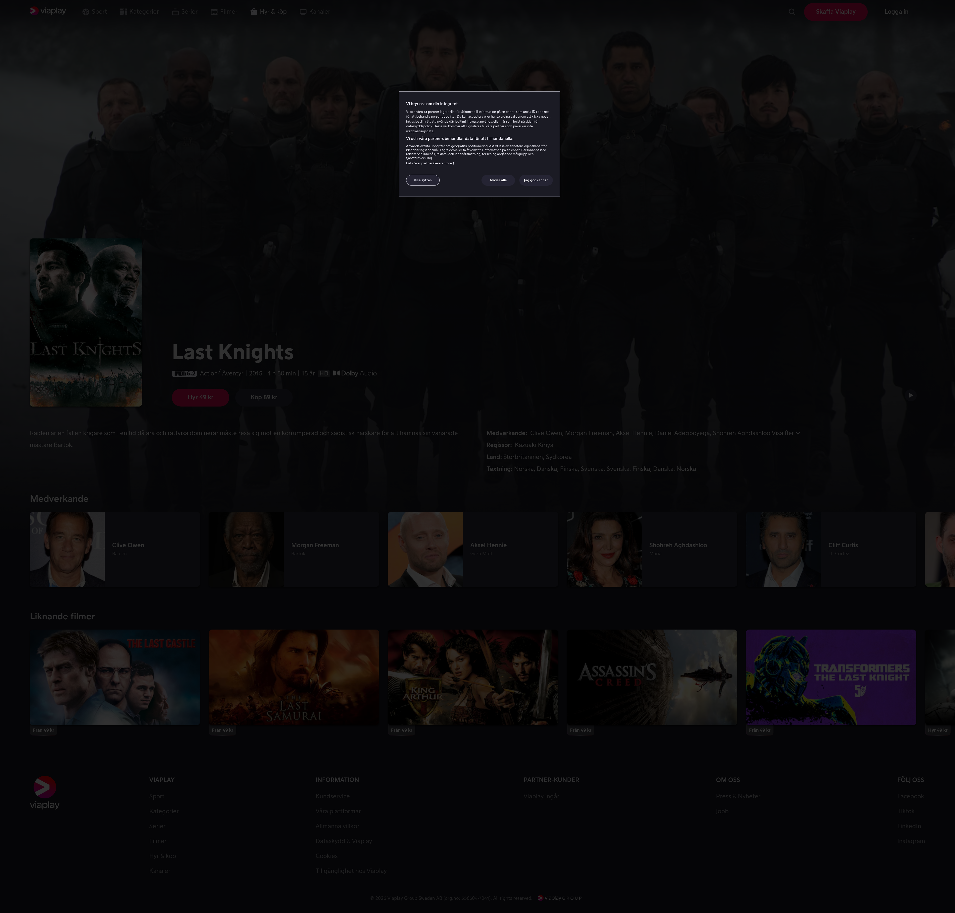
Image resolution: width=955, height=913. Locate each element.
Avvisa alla (498, 180)
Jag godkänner (536, 180)
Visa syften (423, 180)
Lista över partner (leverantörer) (430, 163)
